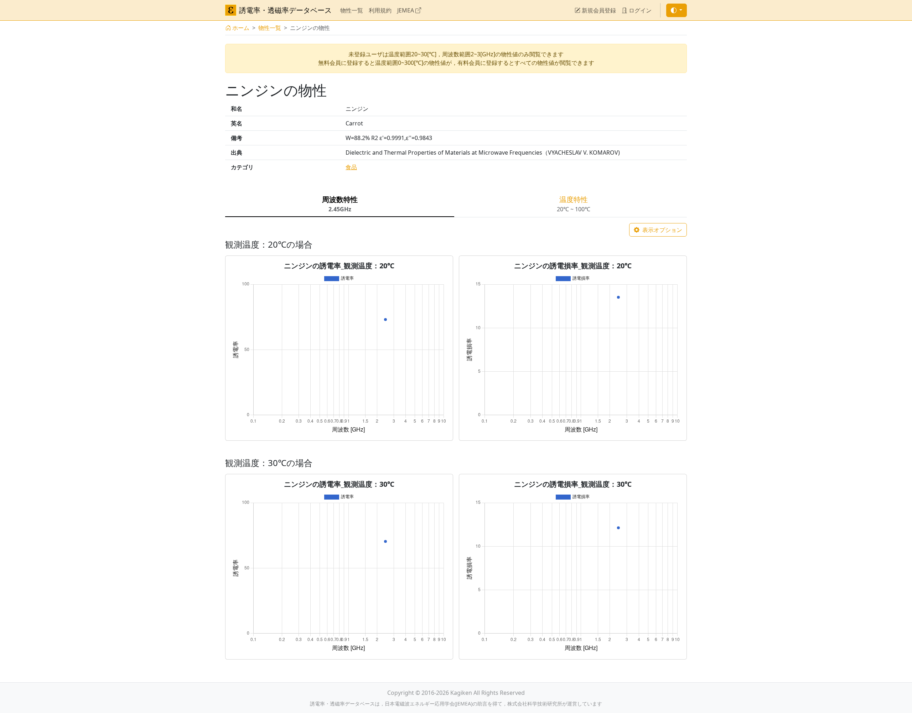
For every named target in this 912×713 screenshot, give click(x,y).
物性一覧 (351, 10)
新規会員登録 (598, 10)
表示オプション (661, 230)
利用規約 (380, 10)
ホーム (240, 28)
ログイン (639, 10)
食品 (351, 167)
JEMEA (406, 10)
